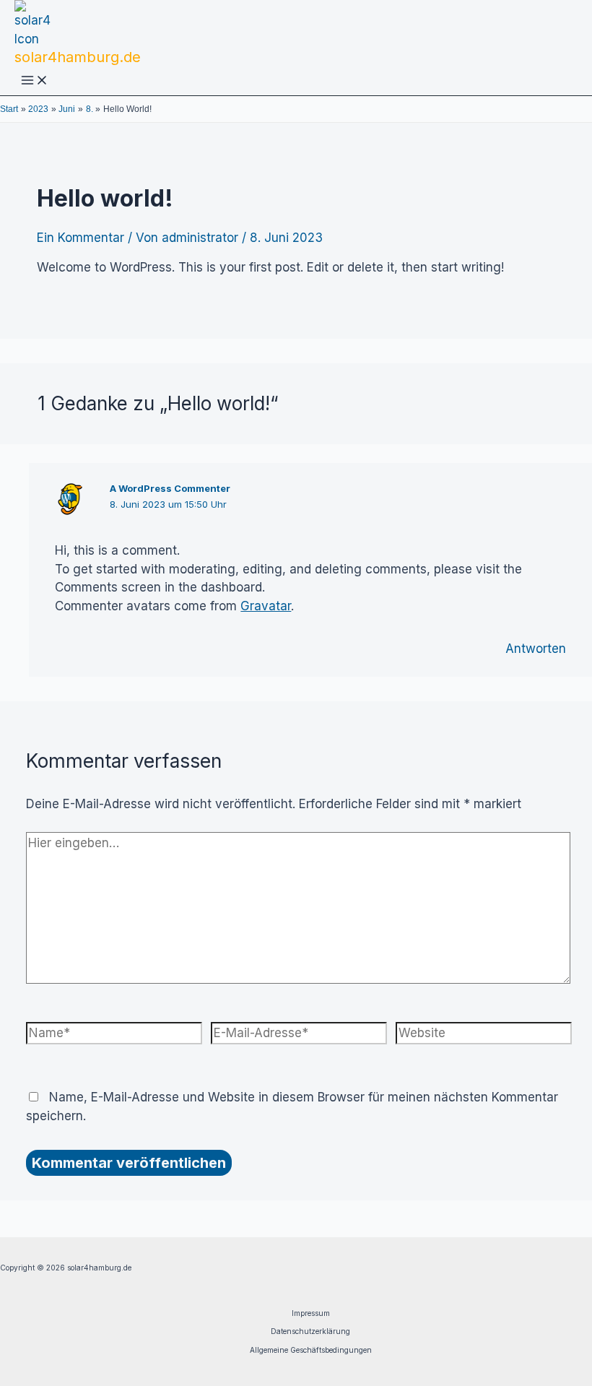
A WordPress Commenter (170, 488)
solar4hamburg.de (77, 57)
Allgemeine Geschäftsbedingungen (311, 1350)
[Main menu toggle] (34, 81)
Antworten (535, 648)
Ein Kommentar (80, 237)
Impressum (311, 1313)
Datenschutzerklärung (310, 1331)
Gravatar (265, 606)
